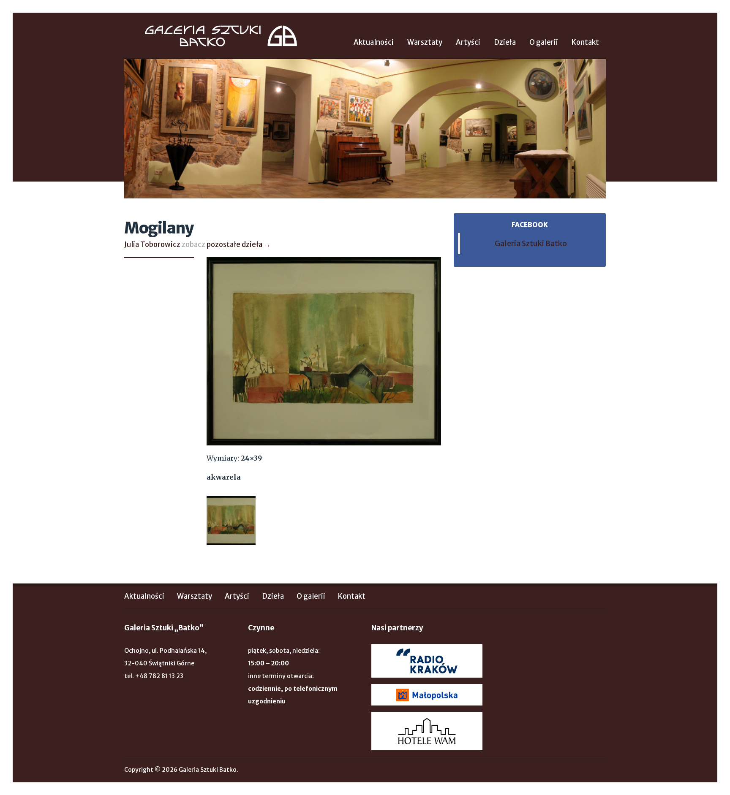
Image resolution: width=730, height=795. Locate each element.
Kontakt (585, 42)
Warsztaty (424, 42)
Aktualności (374, 42)
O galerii (543, 42)
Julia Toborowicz (152, 244)
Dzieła (505, 42)
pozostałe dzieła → (239, 244)
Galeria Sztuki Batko (221, 36)
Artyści (468, 42)
